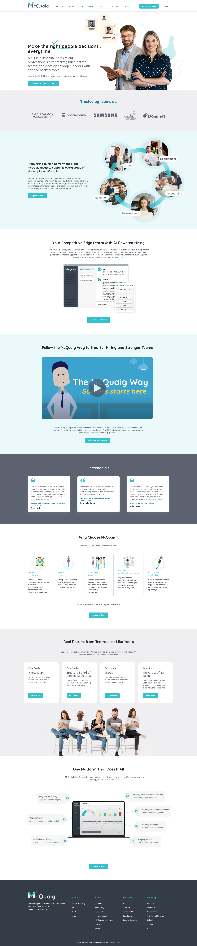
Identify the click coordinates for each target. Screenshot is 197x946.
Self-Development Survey (104, 920)
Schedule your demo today (43, 83)
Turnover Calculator (130, 920)
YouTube (150, 924)
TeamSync (98, 924)
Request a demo (38, 196)
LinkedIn (150, 920)
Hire (72, 908)
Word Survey (99, 908)
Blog (124, 903)
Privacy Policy (152, 912)
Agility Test (99, 912)
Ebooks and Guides (130, 912)
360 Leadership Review (103, 916)
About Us (150, 903)
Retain (73, 916)
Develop (74, 912)
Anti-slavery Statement (155, 916)
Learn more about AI (99, 320)
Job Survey (98, 903)
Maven (97, 928)
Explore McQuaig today (97, 440)
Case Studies (128, 916)
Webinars (126, 908)
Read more (35, 696)
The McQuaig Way (78, 903)
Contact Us (151, 908)
